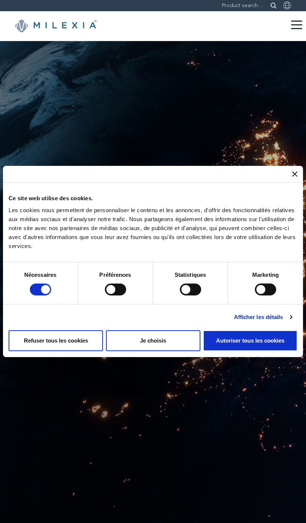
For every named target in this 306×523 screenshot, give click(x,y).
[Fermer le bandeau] (294, 174)
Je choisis (153, 340)
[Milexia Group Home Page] (56, 26)
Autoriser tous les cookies (250, 340)
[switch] (115, 289)
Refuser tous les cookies (56, 340)
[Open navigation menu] (296, 24)
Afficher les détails (258, 317)
